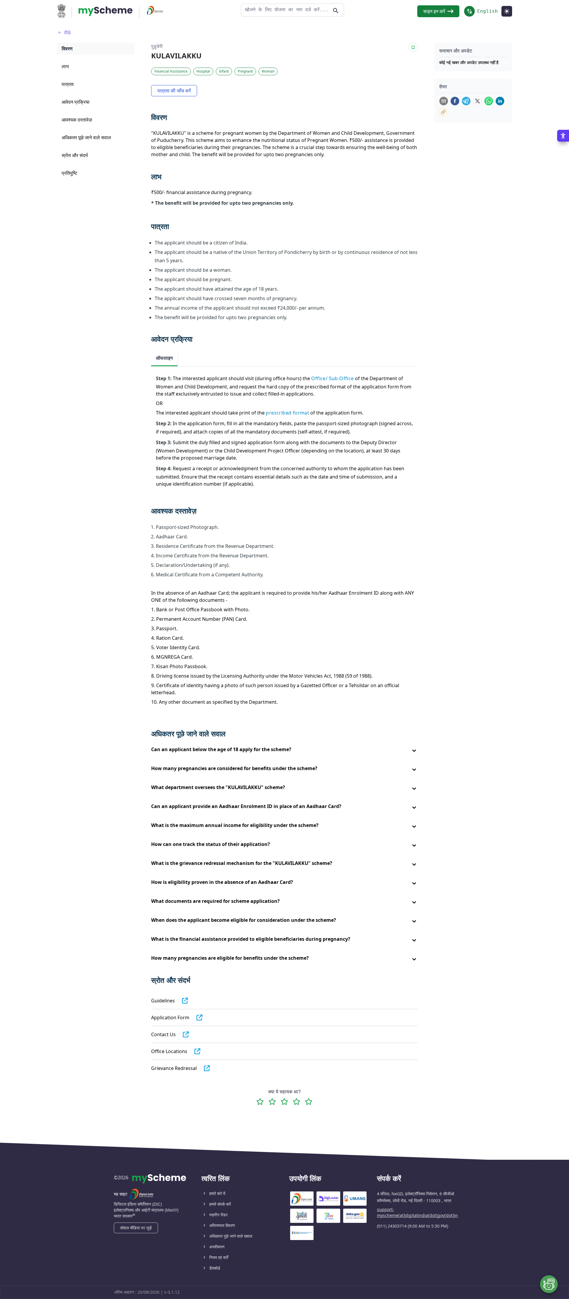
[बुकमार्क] (413, 47)
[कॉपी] (443, 112)
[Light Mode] (507, 11)
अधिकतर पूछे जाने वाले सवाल (230, 1236)
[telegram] (466, 101)
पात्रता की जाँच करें (174, 90)
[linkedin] (500, 101)
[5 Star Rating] (308, 1101)
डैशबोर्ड (214, 1268)
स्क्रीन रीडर (218, 1215)
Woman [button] (268, 71)
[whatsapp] (488, 101)
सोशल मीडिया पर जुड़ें (136, 1228)
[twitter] (477, 101)
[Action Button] (105, 11)
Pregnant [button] (245, 71)
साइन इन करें (434, 11)
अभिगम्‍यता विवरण (222, 1225)
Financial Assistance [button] (171, 71)
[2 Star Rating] (272, 1101)
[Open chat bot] (549, 1284)
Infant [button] (224, 71)
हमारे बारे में (217, 1193)
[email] (443, 101)
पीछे (67, 33)
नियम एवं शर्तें (218, 1257)
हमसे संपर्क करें (220, 1204)
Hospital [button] (203, 71)
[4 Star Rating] (296, 1101)
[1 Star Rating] (260, 1101)
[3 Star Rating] (284, 1101)
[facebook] (454, 101)
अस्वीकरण (217, 1247)
